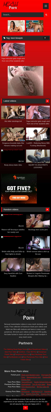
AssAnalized (25, 384)
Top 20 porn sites (38, 384)
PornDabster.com (15, 357)
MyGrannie (25, 391)
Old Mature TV (36, 391)
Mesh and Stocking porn (30, 375)
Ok (26, 408)
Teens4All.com (26, 382)
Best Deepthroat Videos (37, 349)
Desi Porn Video (11, 352)
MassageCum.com (34, 377)
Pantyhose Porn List (22, 354)
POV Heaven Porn (28, 387)
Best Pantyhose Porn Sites (33, 357)
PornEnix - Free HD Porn (27, 352)
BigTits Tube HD (43, 387)
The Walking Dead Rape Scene (15, 349)
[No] (48, 404)
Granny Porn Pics (32, 394)
